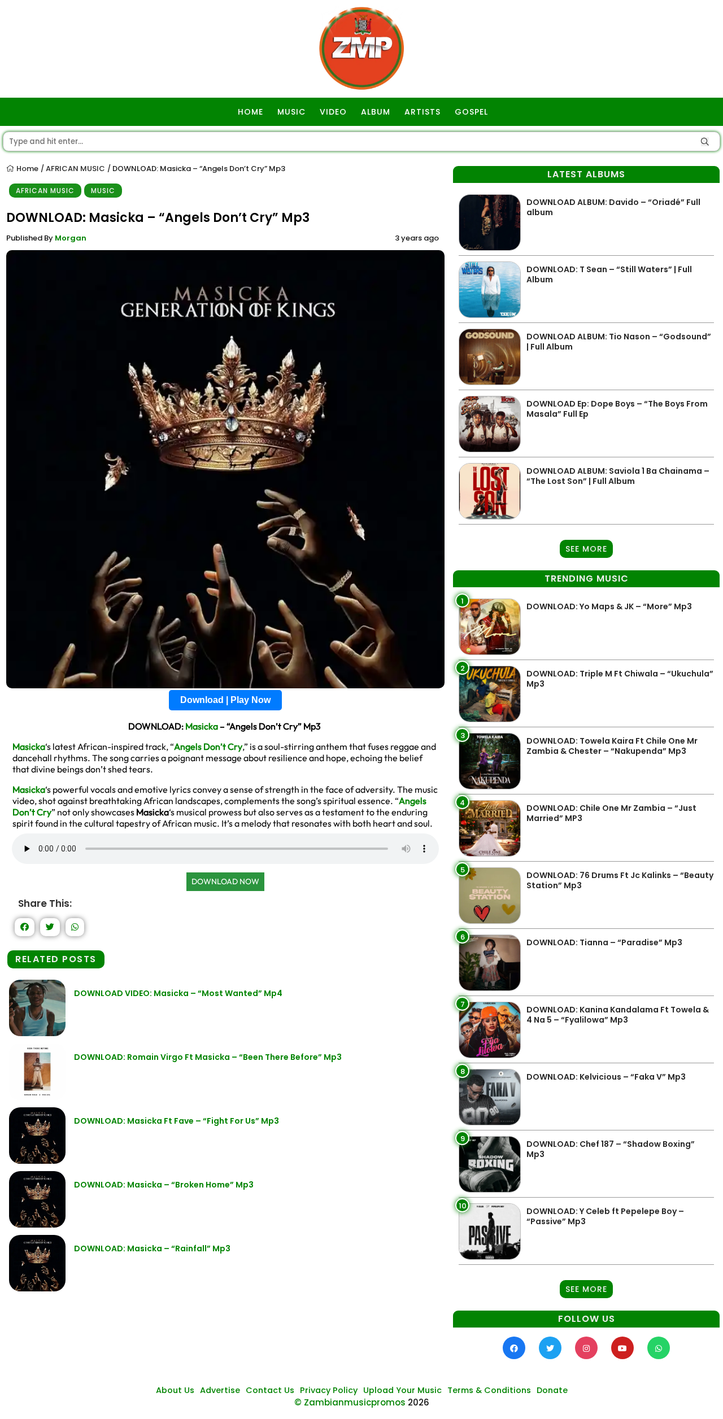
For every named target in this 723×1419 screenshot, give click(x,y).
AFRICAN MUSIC (75, 168)
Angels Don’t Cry (208, 746)
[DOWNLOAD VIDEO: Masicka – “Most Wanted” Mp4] (37, 1033)
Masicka (201, 726)
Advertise (220, 1390)
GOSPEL (471, 111)
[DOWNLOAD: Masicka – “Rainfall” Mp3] (37, 1288)
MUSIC (291, 111)
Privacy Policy (329, 1390)
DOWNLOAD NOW (225, 881)
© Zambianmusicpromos (350, 1402)
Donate (552, 1390)
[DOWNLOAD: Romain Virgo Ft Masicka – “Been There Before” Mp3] (37, 1097)
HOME (250, 111)
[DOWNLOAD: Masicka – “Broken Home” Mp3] (37, 1224)
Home (26, 168)
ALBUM (375, 111)
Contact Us (270, 1390)
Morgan (70, 238)
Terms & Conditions (489, 1390)
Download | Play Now (225, 700)
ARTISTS (422, 111)
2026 (418, 1402)
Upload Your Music (402, 1390)
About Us (175, 1390)
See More (586, 548)
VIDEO (333, 111)
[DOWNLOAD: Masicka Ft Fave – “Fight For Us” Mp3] (37, 1160)
